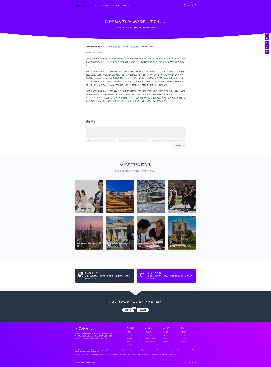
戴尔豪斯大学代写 (151, 27)
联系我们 (191, 5)
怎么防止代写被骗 (150, 338)
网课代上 (165, 335)
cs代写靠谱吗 (148, 335)
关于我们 (129, 332)
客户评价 (129, 335)
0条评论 (138, 27)
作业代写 (165, 332)
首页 (95, 5)
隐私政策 (183, 332)
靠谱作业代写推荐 (150, 341)
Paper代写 (165, 341)
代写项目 (105, 5)
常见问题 (129, 338)
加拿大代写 (148, 332)
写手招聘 (183, 335)
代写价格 (116, 5)
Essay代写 (165, 338)
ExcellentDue (130, 345)
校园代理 (126, 5)
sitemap (183, 341)
